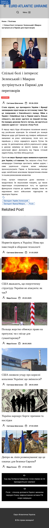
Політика (5, 97)
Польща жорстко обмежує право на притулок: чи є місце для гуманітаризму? (22, 333)
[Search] (18, 12)
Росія (31, 204)
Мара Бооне (12, 298)
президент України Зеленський (16, 201)
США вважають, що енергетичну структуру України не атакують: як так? (22, 288)
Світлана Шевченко (15, 103)
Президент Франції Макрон (14, 204)
